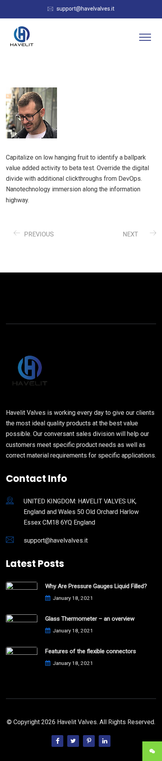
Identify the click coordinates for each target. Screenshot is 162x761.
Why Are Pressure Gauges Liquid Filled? (96, 586)
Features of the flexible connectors (90, 651)
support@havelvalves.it (85, 8)
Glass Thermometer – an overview (89, 618)
